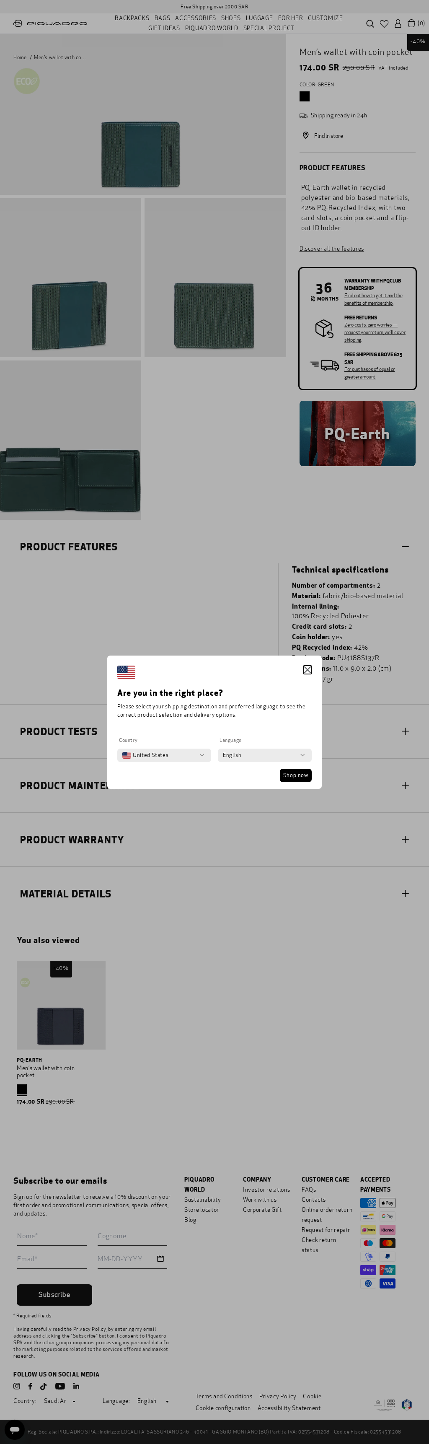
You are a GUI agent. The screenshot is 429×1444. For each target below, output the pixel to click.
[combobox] (145, 755)
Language (231, 740)
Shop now (295, 775)
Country (128, 740)
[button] (307, 670)
